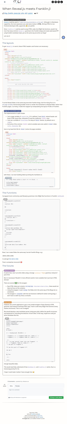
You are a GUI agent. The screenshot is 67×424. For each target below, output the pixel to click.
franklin (10, 13)
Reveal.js (6, 22)
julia (22, 13)
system (30, 13)
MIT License (40, 417)
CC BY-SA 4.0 (39, 415)
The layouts (8, 43)
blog (5, 13)
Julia (39, 414)
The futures (8, 266)
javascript (17, 13)
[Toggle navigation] (4, 2)
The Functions (9, 193)
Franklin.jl (33, 414)
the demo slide (13, 259)
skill (26, 13)
